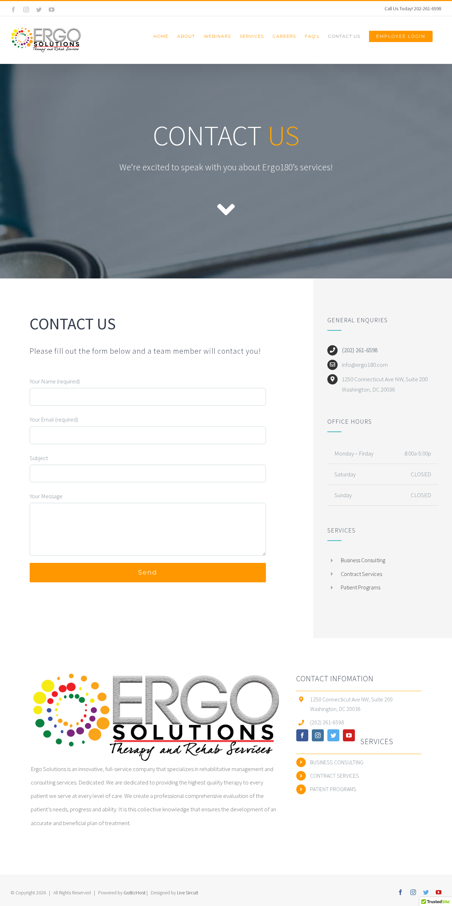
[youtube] (349, 735)
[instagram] (318, 735)
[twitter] (333, 735)
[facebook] (302, 735)
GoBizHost (135, 892)
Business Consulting (363, 560)
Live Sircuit (187, 892)
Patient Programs (360, 587)
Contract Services (361, 573)
